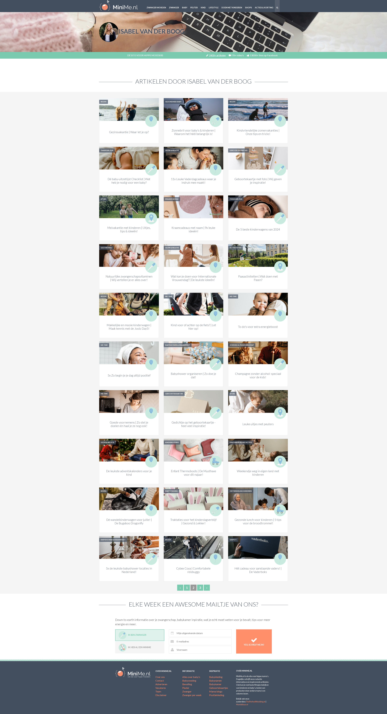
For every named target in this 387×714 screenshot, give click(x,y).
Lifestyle (213, 7)
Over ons (160, 676)
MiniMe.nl (121, 6)
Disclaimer (161, 695)
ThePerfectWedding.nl (255, 701)
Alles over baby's (191, 676)
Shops (248, 7)
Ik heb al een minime (139, 647)
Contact (159, 680)
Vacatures (160, 687)
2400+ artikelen (217, 55)
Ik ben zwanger (137, 635)
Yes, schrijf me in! (254, 644)
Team (158, 691)
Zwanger (174, 7)
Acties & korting (264, 7)
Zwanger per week (192, 695)
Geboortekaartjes (218, 687)
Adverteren (161, 684)
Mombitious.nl (242, 704)
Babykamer (215, 684)
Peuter (194, 7)
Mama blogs (215, 691)
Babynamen (215, 680)
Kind (203, 7)
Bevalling (187, 684)
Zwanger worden (156, 7)
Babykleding (216, 676)
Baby (184, 7)
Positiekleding (216, 695)
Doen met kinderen (231, 7)
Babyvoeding (189, 680)
